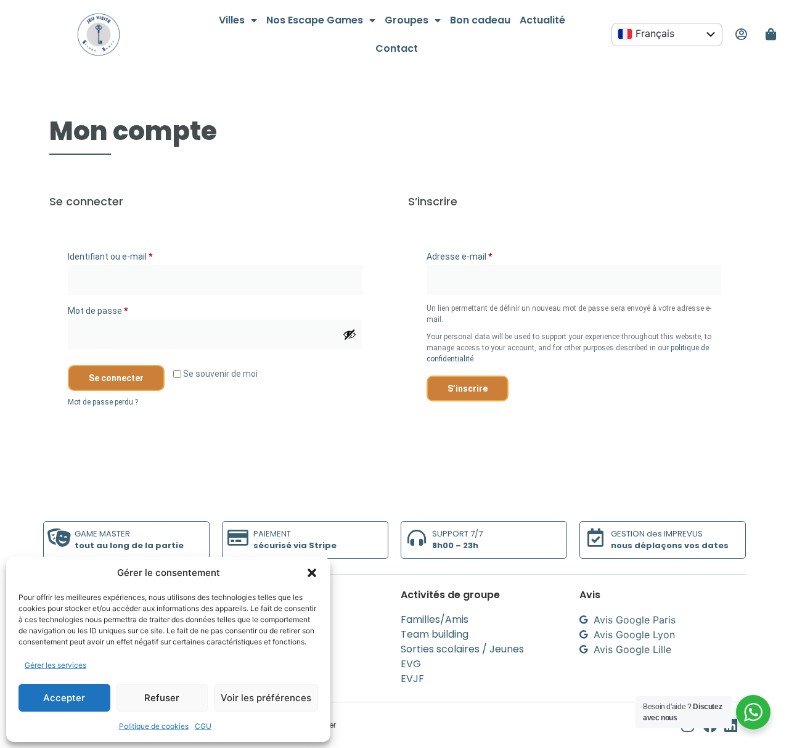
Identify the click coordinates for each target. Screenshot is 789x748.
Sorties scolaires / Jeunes (462, 649)
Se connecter (116, 378)
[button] (312, 573)
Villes (232, 20)
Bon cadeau (480, 20)
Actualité (542, 20)
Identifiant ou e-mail (131, 254)
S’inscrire (468, 388)
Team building (434, 634)
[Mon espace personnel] (741, 34)
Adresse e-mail (480, 254)
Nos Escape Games (314, 20)
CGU (203, 726)
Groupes (406, 20)
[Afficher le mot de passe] (349, 334)
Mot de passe (119, 309)
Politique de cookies (154, 726)
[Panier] (771, 34)
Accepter (64, 698)
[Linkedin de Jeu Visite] (735, 725)
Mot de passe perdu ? (103, 402)
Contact (396, 48)
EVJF (412, 679)
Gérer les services (55, 665)
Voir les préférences (266, 698)
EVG (411, 664)
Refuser (161, 698)
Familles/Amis (434, 619)
